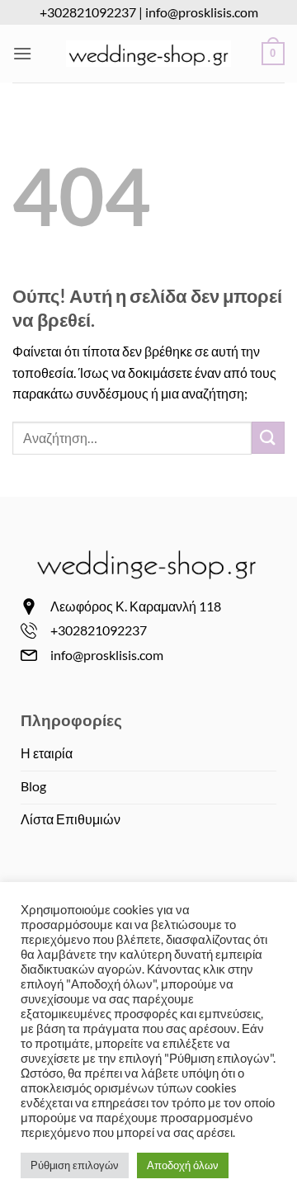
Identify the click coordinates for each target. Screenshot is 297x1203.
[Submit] (268, 438)
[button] (22, 53)
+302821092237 (88, 12)
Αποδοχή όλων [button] (183, 1165)
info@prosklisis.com (201, 12)
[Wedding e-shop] (148, 53)
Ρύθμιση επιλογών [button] (75, 1165)
